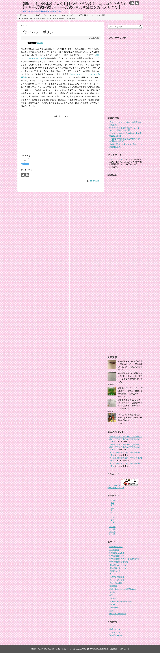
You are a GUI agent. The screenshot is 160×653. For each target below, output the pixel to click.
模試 (111, 595)
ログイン (113, 626)
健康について (115, 571)
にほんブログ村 (114, 485)
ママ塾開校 (114, 550)
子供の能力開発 (116, 583)
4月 (112, 515)
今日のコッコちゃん (117, 568)
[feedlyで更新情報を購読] (132, 3)
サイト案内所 (36, 15)
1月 (112, 522)
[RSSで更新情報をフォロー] (137, 3)
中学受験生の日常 (116, 556)
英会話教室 (114, 608)
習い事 (112, 604)
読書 (111, 611)
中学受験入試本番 (116, 553)
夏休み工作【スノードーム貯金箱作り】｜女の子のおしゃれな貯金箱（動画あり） (130, 391)
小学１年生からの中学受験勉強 (122, 589)
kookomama (94, 181)
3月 (112, 517)
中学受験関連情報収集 (118, 562)
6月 (112, 510)
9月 (112, 503)
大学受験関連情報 (116, 577)
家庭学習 (113, 586)
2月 (112, 520)
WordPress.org (115, 635)
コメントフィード (116, 632)
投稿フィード (115, 629)
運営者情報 (71, 18)
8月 (112, 505)
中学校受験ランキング (116, 488)
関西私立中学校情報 (117, 614)
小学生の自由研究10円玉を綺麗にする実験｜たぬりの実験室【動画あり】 (130, 417)
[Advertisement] (40, 134)
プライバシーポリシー (51, 15)
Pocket (40, 43)
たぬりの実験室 (116, 547)
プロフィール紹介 (68, 15)
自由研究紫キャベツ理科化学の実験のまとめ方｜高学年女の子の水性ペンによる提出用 (130, 364)
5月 (112, 513)
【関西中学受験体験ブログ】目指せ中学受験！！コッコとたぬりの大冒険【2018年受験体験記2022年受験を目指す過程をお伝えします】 (79, 5)
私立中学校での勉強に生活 (120, 601)
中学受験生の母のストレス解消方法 (124, 559)
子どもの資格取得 (116, 580)
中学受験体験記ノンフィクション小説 (91, 15)
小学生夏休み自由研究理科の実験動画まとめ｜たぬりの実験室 (42, 18)
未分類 (112, 592)
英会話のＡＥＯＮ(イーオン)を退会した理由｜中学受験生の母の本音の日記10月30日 (125, 439)
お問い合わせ (23, 15)
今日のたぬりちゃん (117, 565)
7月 (112, 508)
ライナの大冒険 (116, 159)
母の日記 (113, 598)
